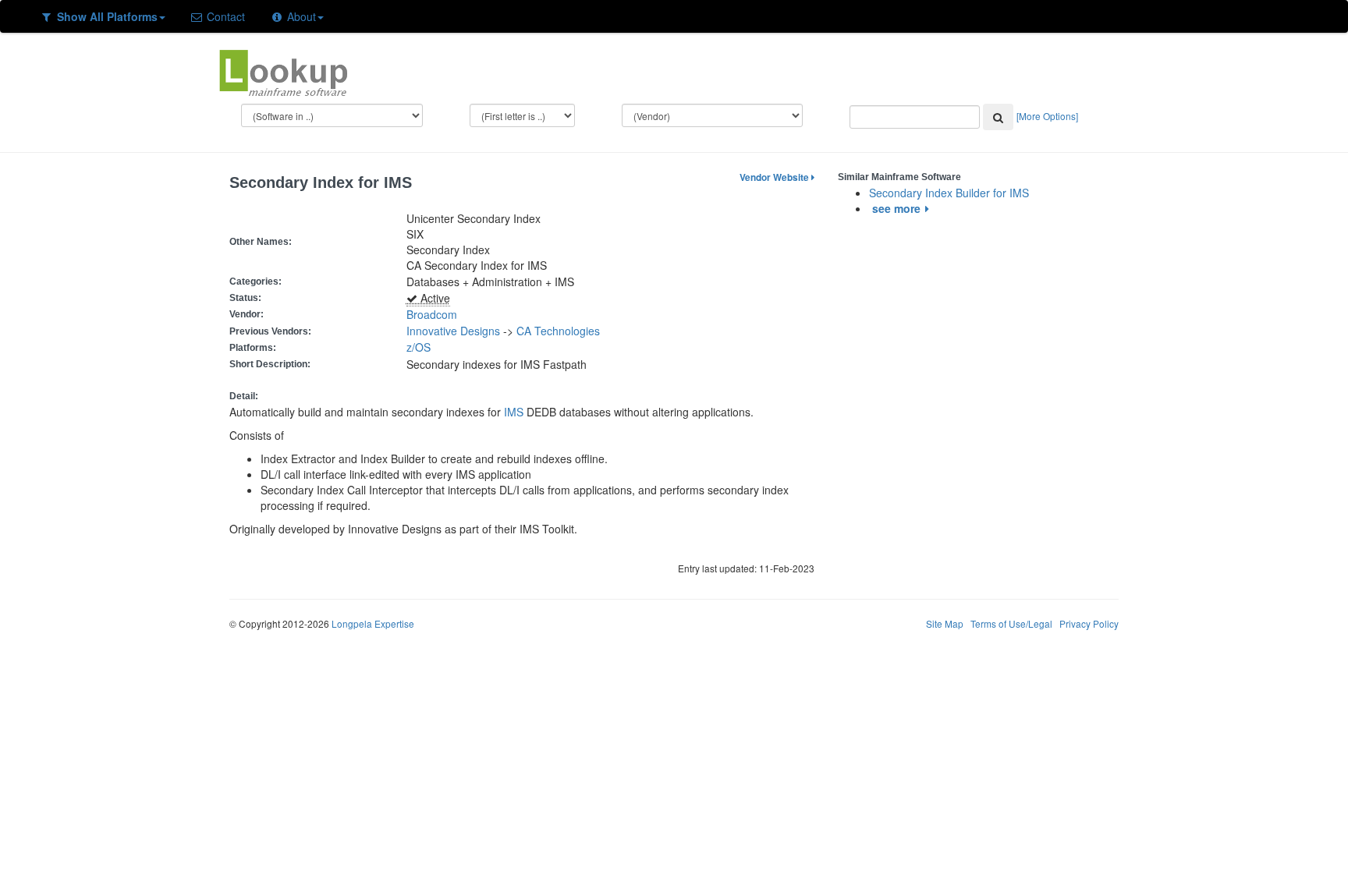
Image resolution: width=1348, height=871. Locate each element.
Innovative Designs (453, 330)
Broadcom (431, 314)
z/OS (421, 347)
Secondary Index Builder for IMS (949, 192)
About (300, 16)
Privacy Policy (1089, 623)
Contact (224, 16)
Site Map (944, 623)
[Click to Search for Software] (998, 117)
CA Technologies (558, 330)
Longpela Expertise (373, 623)
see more (896, 208)
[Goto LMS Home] (283, 71)
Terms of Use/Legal (1011, 623)
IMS (513, 412)
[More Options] (1047, 115)
